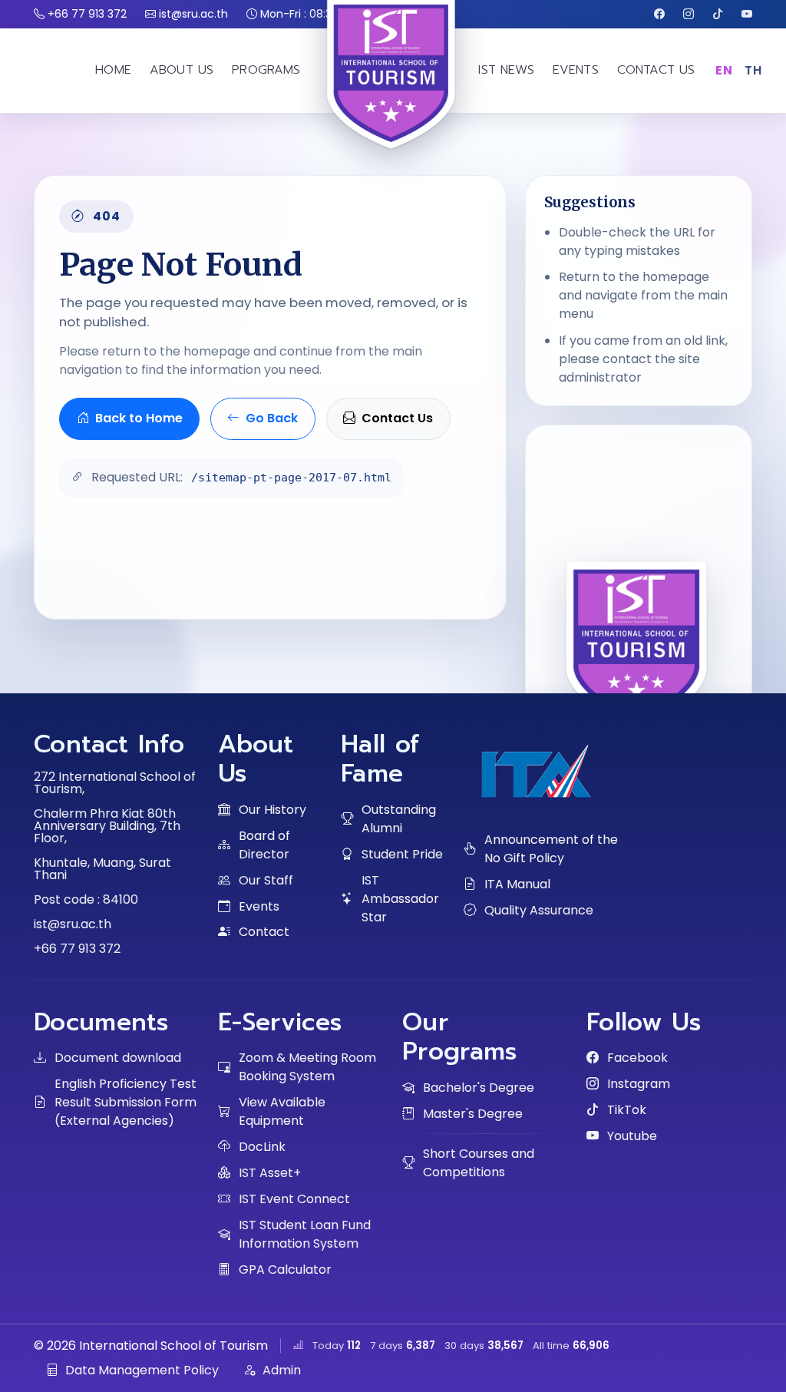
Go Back (272, 418)
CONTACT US (656, 70)
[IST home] (393, 114)
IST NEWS (505, 70)
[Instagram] (688, 14)
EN (723, 70)
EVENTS (576, 70)
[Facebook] (659, 14)
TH (753, 70)
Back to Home (139, 418)
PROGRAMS (266, 70)
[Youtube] (746, 14)
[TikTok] (717, 14)
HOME (113, 70)
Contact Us (397, 418)
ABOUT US (181, 70)
